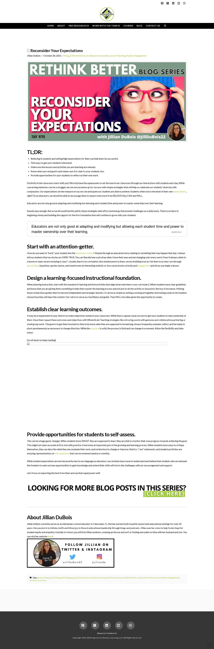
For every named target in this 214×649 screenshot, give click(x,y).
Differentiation (77, 55)
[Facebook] (162, 3)
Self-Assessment (151, 577)
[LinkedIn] (173, 3)
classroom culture (84, 253)
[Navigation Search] (165, 26)
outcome (94, 328)
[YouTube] (179, 3)
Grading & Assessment (97, 55)
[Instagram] (184, 3)
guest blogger (66, 577)
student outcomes (38, 580)
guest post (78, 577)
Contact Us (112, 633)
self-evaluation (62, 453)
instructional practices (94, 577)
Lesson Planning (117, 55)
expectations (179, 191)
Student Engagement (136, 55)
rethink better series (132, 577)
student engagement (169, 577)
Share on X (176, 232)
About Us (101, 633)
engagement (144, 265)
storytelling (32, 265)
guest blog (54, 577)
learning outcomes (114, 577)
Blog (66, 55)
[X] (168, 3)
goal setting (42, 577)
